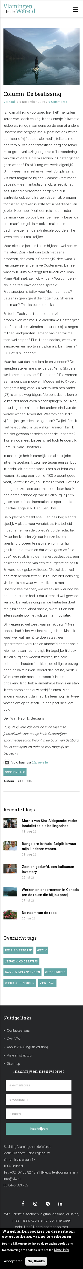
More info (61, 1250)
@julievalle (40, 762)
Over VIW (13, 1039)
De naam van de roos (39, 913)
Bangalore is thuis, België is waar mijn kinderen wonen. (49, 846)
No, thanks (36, 1261)
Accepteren (13, 1261)
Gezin (42, 950)
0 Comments (57, 101)
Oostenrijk (15, 772)
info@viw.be (12, 1179)
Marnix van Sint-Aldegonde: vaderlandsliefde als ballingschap (50, 823)
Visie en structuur (20, 1055)
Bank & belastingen (22, 972)
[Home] (26, 8)
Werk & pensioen (20, 983)
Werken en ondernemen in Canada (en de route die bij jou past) (50, 892)
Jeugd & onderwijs (21, 961)
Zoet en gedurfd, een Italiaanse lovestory (48, 869)
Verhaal (9, 101)
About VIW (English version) (27, 1047)
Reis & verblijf (18, 950)
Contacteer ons (18, 1031)
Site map (13, 1064)
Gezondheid (55, 972)
